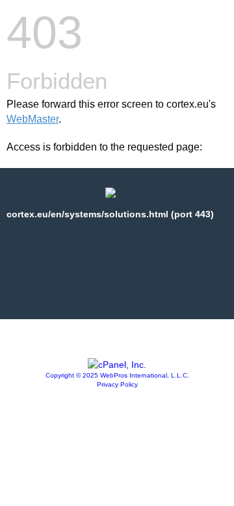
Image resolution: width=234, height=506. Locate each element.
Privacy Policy (117, 384)
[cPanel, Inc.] (117, 364)
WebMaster (32, 119)
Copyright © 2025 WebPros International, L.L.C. (117, 375)
